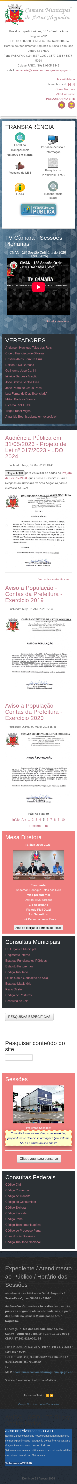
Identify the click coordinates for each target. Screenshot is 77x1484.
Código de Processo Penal (23, 1230)
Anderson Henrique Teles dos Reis (28, 347)
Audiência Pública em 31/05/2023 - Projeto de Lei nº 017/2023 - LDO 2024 (36, 447)
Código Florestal (16, 1213)
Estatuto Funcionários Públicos (26, 960)
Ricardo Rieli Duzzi (18, 405)
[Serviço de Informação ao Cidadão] (20, 187)
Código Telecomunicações (23, 1224)
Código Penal (14, 1219)
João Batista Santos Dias (22, 382)
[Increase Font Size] (51, 1395)
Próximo (35, 825)
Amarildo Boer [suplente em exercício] (30, 416)
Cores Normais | (29, 1404)
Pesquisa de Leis (16, 1001)
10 (63, 819)
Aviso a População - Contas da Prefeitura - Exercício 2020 (33, 711)
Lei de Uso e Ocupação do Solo (26, 978)
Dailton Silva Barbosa (19, 365)
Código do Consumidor (20, 1201)
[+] (73, 84)
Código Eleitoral (15, 1207)
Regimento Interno (17, 955)
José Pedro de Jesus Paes (23, 388)
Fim (45, 825)
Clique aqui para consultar (39, 1158)
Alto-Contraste (65, 94)
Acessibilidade (65, 79)
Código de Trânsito (17, 1196)
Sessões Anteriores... (59, 321)
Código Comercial (17, 1190)
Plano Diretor (14, 989)
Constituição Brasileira (20, 1236)
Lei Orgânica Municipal (20, 949)
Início (16, 819)
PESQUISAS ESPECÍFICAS (29, 1017)
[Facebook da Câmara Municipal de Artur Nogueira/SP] (61, 105)
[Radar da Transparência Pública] (38, 210)
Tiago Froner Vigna (18, 411)
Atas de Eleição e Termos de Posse (38, 928)
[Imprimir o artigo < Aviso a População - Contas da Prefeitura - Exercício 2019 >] (66, 608)
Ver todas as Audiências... (55, 579)
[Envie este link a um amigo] (71, 464)
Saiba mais (12, 1463)
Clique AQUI (15, 473)
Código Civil (13, 1184)
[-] (69, 84)
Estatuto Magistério (18, 983)
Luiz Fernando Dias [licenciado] (26, 393)
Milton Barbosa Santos (20, 399)
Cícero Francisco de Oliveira (24, 353)
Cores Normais (65, 89)
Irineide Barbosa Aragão (21, 376)
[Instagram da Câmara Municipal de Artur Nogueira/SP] (71, 105)
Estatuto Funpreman (19, 966)
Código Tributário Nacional (22, 1242)
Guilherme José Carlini (20, 370)
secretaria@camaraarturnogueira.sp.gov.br (43, 70)
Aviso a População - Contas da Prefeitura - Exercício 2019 (33, 594)
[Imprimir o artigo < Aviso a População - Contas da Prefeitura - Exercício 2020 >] (66, 725)
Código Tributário (16, 972)
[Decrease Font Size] (47, 1395)
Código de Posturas (18, 995)
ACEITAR (26, 1463)
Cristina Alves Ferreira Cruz (24, 359)
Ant (24, 819)
